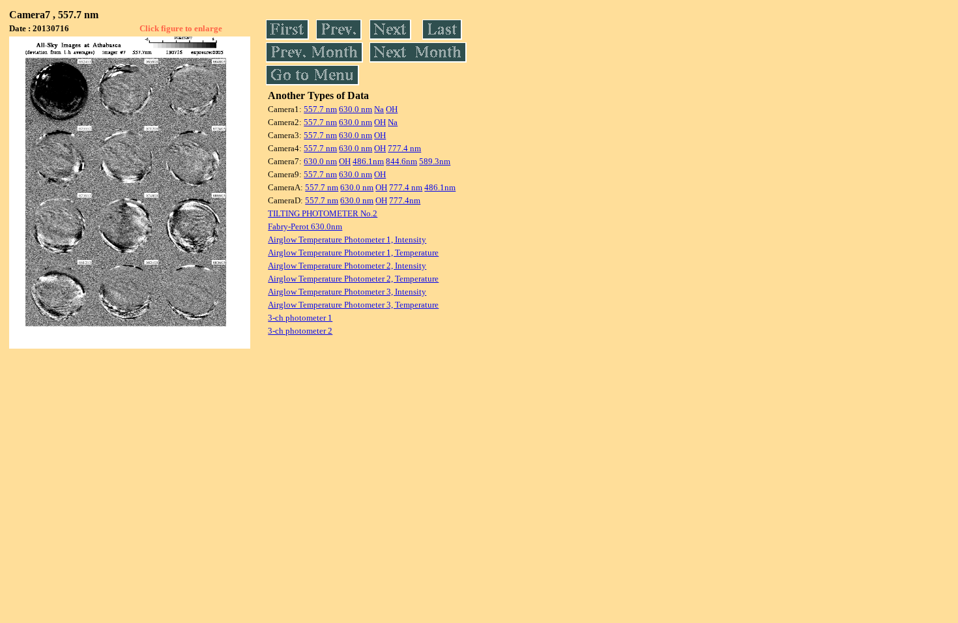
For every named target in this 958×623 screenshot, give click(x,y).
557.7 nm (320, 109)
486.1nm (368, 161)
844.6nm (401, 161)
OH (392, 109)
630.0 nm (355, 109)
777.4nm (404, 200)
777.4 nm (404, 148)
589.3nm (434, 161)
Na (379, 109)
